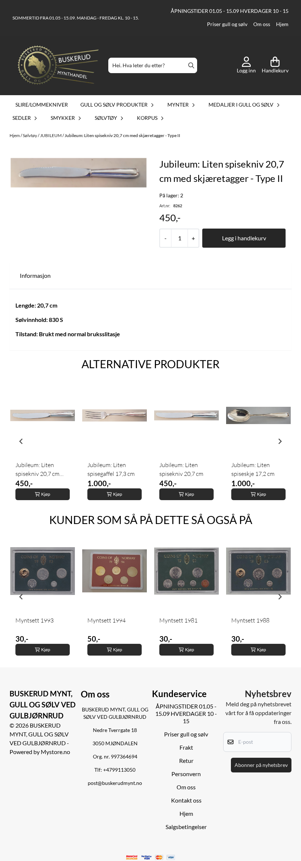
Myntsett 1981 (178, 620)
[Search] (191, 65)
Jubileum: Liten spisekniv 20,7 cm (181, 469)
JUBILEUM (51, 135)
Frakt (186, 747)
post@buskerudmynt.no (115, 783)
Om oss (261, 24)
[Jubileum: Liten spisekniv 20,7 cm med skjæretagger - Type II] (78, 172)
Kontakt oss (186, 800)
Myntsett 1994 (106, 620)
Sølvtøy (30, 135)
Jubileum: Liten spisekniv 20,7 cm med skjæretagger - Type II (122, 135)
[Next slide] (280, 441)
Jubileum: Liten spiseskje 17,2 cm (253, 469)
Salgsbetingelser (186, 826)
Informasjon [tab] (35, 275)
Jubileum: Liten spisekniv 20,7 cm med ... (37, 469)
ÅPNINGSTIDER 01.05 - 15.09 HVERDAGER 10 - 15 (230, 11)
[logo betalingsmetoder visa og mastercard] (151, 857)
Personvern (186, 773)
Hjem (282, 24)
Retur (186, 760)
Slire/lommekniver (41, 104)
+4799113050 (119, 770)
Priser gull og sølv (227, 24)
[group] (43, 441)
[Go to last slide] (21, 441)
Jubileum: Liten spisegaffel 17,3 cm (111, 469)
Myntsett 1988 (250, 620)
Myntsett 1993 (34, 620)
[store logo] (58, 65)
